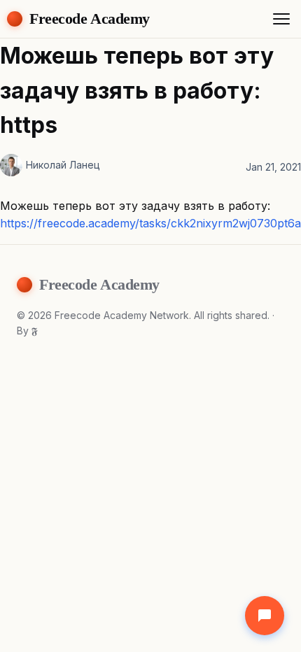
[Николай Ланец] (11, 165)
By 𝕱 (27, 330)
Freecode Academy (89, 18)
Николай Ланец (63, 165)
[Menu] (281, 19)
